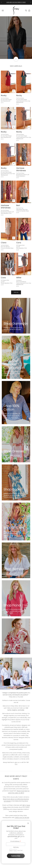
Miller (19, 277)
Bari (18, 205)
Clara (3, 242)
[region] (16, 37)
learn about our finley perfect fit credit (16, 2)
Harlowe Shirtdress (21, 169)
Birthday (16, 847)
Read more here (22, 791)
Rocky (3, 95)
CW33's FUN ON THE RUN (22, 817)
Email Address (15, 841)
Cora (18, 242)
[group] (16, 37)
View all (16, 292)
